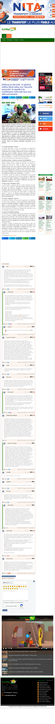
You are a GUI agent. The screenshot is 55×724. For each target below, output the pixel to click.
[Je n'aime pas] (32, 266)
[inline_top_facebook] (5, 97)
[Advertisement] (27, 53)
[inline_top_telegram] (32, 97)
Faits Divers (42, 699)
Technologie (10, 40)
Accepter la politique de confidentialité (13, 602)
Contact (22, 40)
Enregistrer (5, 610)
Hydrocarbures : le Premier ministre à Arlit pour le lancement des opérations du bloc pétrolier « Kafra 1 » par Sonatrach (49, 205)
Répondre (20, 289)
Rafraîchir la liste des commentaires (9, 576)
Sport (39, 36)
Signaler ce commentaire (29, 289)
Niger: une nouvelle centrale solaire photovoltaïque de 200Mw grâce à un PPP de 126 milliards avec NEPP (49, 186)
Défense (8, 102)
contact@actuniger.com (10, 695)
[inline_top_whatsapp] (25, 97)
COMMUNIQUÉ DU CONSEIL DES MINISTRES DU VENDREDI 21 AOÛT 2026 (41, 184)
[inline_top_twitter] (12, 97)
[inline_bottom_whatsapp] (25, 238)
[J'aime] (30, 266)
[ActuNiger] (9, 29)
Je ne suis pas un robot (11, 606)
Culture (4, 40)
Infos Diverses (42, 701)
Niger (3, 102)
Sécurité (12, 102)
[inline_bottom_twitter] (12, 238)
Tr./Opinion (16, 40)
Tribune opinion (42, 687)
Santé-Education (33, 36)
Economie (26, 36)
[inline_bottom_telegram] (32, 238)
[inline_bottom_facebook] (5, 238)
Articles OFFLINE (43, 698)
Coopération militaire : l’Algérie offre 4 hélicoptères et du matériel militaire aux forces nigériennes (41, 224)
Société (14, 36)
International (20, 36)
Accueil (4, 36)
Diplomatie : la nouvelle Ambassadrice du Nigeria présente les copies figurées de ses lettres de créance (41, 204)
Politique (9, 36)
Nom (6, 582)
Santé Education (43, 689)
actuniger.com (13, 235)
